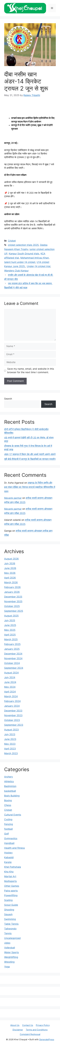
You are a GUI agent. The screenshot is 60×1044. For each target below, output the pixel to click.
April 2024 (10, 691)
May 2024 (9, 687)
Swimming (10, 919)
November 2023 (13, 715)
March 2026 (11, 582)
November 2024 (13, 658)
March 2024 (11, 696)
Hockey (8, 852)
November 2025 (13, 601)
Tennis (8, 933)
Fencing (8, 824)
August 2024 (11, 672)
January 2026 (12, 592)
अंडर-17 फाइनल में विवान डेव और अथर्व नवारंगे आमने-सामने (30, 454)
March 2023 (11, 753)
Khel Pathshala (12, 867)
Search (8, 398)
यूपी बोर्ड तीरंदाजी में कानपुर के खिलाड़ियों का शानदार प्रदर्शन (30, 459)
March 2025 (11, 639)
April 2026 (10, 577)
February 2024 (12, 701)
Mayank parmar (13, 498)
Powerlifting (10, 895)
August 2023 (11, 729)
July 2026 (9, 563)
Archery (8, 776)
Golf (6, 833)
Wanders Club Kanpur (16, 270)
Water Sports (11, 952)
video (7, 942)
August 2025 (11, 615)
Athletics (9, 781)
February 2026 (12, 587)
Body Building (12, 795)
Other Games (11, 886)
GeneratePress (46, 1039)
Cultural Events (12, 814)
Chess (7, 805)
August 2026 (11, 558)
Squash (8, 914)
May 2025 (9, 630)
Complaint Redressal (30, 1034)
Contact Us (27, 1025)
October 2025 (12, 606)
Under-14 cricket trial (38, 266)
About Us (14, 1025)
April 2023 (10, 748)
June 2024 (10, 682)
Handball (9, 843)
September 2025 (13, 611)
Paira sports (11, 890)
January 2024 (12, 706)
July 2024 (9, 677)
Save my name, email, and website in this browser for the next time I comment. (30, 370)
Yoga (7, 966)
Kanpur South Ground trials (24, 253)
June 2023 (10, 739)
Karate (8, 862)
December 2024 (13, 653)
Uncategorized (12, 938)
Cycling (8, 819)
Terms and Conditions (37, 1029)
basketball (10, 791)
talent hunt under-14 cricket (19, 262)
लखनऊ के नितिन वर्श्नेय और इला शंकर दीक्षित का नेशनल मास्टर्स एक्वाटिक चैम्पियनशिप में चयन (29, 487)
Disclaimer (18, 1029)
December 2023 (13, 710)
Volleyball (9, 947)
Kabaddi (9, 857)
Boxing (8, 800)
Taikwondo (10, 928)
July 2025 (9, 620)
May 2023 (9, 744)
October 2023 (12, 720)
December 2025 (13, 596)
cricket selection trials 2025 (23, 245)
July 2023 (9, 734)
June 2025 (10, 625)
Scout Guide (11, 905)
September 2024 (13, 668)
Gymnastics (10, 838)
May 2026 (9, 573)
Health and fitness (14, 848)
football (8, 829)
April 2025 (10, 634)
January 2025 (12, 649)
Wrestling (9, 961)
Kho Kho (9, 871)
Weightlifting (11, 957)
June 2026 (10, 568)
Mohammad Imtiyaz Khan (34, 257)
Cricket (12, 240)
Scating (8, 900)
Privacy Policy (43, 1025)
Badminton (10, 786)
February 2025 (12, 644)
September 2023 (13, 725)
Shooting (9, 909)
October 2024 (12, 663)
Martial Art (10, 876)
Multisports (10, 881)
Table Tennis (11, 924)
